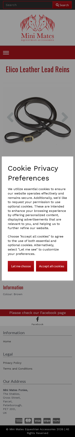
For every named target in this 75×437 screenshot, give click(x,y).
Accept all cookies (51, 266)
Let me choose (21, 266)
